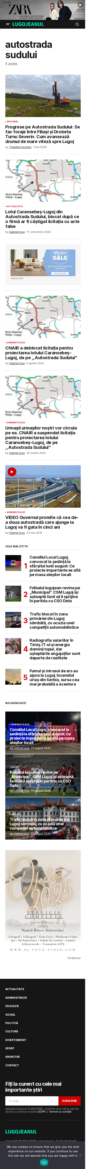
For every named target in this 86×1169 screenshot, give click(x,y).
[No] (80, 1155)
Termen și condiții (60, 1111)
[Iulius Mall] (43, 10)
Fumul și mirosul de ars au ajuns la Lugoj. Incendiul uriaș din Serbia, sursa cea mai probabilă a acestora (54, 677)
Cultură (11, 1031)
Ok (44, 1162)
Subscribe (69, 1100)
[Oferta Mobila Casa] (43, 262)
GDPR (41, 1111)
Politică (11, 1023)
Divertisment (15, 1040)
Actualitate (15, 206)
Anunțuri (12, 1056)
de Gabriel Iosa (19, 748)
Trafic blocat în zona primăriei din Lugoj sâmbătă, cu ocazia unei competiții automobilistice (54, 620)
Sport (15, 767)
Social (15, 814)
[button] (8, 24)
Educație (12, 1006)
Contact (12, 1065)
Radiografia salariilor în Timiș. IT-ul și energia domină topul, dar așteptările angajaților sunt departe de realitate (55, 649)
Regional (12, 122)
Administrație (16, 343)
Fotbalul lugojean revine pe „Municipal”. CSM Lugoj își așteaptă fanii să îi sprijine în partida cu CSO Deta (55, 594)
